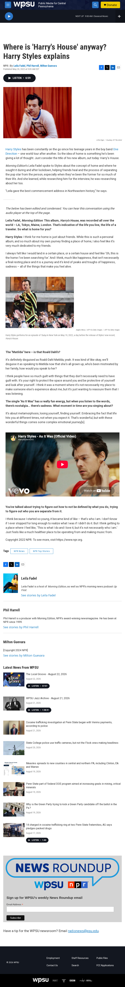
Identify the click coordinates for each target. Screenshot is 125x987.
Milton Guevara (48, 65)
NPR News (19, 551)
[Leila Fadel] (10, 583)
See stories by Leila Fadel (38, 595)
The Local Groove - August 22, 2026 (46, 674)
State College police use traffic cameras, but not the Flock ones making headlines (72, 742)
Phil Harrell (33, 65)
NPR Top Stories (41, 551)
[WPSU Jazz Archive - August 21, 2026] (13, 704)
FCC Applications (105, 965)
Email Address (15, 904)
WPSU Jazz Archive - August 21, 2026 (48, 698)
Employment (53, 958)
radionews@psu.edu (83, 931)
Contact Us (52, 965)
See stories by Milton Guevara (23, 655)
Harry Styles (13, 149)
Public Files (102, 958)
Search (75, 965)
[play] (9, 16)
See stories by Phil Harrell (21, 627)
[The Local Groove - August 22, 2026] (13, 679)
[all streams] (120, 16)
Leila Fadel (19, 65)
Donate (112, 5)
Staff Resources (80, 958)
